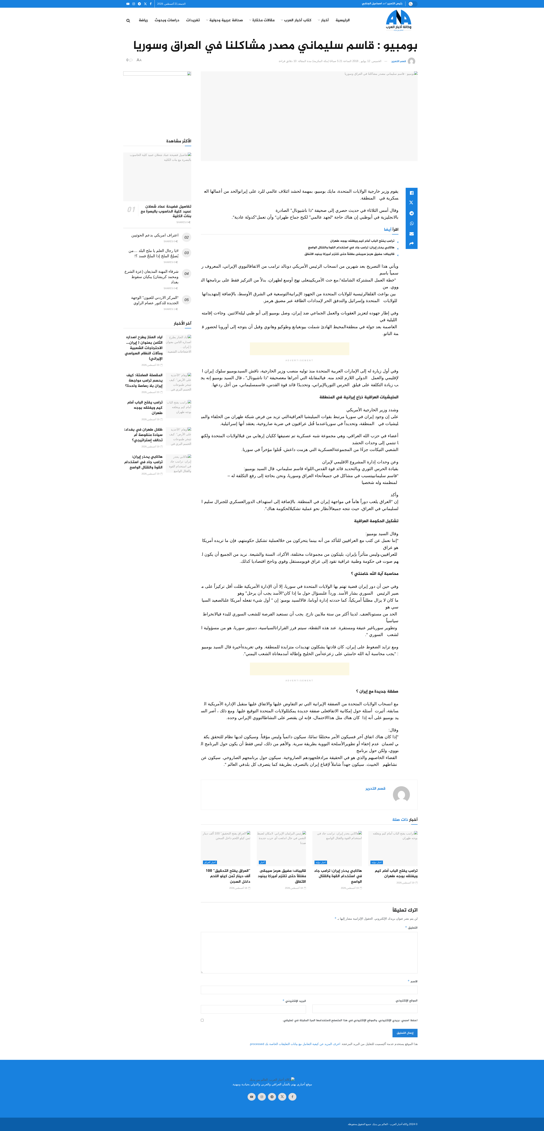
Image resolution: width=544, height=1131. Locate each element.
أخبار (325, 20)
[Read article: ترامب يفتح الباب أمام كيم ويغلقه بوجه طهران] (393, 848)
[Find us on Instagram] (133, 4)
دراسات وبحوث (167, 20)
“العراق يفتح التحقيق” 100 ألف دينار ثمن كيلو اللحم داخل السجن (228, 876)
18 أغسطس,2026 (294, 888)
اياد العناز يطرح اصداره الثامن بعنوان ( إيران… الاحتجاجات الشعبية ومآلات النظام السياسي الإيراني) (144, 348)
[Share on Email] (412, 234)
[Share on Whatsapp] (412, 223)
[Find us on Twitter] (145, 4)
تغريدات (193, 20)
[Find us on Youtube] (127, 4)
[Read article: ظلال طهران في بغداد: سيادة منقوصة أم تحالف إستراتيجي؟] (178, 436)
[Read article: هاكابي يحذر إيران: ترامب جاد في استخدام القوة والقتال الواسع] (337, 848)
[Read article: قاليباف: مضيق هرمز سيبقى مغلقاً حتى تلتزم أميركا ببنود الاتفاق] (281, 848)
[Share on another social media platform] (412, 244)
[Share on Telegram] (412, 213)
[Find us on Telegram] (139, 4)
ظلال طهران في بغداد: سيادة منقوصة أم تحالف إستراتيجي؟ (143, 435)
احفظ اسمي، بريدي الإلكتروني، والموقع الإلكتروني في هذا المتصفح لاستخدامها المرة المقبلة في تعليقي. (350, 1020)
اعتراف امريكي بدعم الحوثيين (154, 235)
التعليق (411, 927)
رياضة (143, 20)
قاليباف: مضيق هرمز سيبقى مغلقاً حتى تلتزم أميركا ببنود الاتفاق (349, 254)
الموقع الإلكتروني (407, 1000)
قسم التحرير (398, 61)
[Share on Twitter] (412, 203)
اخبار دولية (377, 862)
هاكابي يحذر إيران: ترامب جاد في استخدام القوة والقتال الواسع (351, 247)
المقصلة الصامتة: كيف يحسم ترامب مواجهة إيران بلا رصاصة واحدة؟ (144, 380)
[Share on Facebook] (412, 193)
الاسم (413, 981)
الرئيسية (343, 20)
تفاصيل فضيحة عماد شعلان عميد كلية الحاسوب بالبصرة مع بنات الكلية (166, 211)
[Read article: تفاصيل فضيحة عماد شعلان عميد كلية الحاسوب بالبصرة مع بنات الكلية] (157, 177)
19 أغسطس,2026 (406, 882)
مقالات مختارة (263, 20)
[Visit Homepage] (391, 20)
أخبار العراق (210, 862)
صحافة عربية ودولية (226, 20)
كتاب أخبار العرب (298, 20)
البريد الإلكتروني (294, 1001)
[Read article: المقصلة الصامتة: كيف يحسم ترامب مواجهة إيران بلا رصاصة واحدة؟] (178, 382)
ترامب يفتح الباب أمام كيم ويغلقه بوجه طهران (362, 241)
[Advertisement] (309, 177)
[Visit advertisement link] (157, 100)
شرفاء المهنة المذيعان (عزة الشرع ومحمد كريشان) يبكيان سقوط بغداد (151, 276)
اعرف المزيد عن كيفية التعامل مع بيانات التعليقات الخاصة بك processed (295, 1044)
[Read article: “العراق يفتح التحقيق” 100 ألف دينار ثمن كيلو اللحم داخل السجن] (225, 848)
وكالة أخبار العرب (399, 1124)
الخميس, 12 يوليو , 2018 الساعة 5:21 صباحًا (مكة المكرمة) (346, 61)
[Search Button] (128, 20)
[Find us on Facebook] (151, 4)
